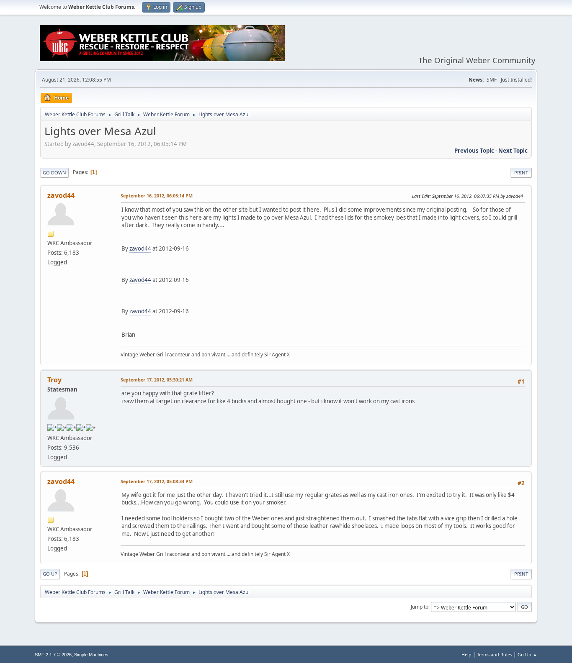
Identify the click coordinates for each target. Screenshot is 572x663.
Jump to (419, 606)
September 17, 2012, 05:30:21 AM (157, 379)
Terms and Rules (494, 654)
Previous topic (474, 150)
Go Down (54, 172)
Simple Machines (91, 654)
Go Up (50, 574)
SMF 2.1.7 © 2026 (53, 654)
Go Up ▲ (527, 654)
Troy (54, 379)
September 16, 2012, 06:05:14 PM (157, 195)
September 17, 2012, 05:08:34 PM (157, 481)
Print (521, 172)
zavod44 (61, 195)
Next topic (513, 150)
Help (466, 654)
